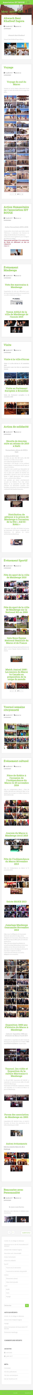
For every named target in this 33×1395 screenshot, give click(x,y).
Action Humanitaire (10, 1257)
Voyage (8, 67)
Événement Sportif (15, 560)
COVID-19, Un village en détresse (14, 1241)
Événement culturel (16, 761)
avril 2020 (9, 1352)
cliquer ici (6, 246)
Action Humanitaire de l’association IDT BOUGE (16, 209)
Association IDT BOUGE (14, 2)
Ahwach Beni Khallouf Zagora (14, 19)
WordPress (28, 1393)
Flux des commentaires (11, 1375)
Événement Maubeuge (11, 269)
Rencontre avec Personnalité (13, 1191)
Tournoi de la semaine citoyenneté (16, 1271)
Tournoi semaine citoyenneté (14, 708)
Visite (7, 345)
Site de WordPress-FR (10, 1379)
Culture (6, 1275)
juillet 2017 (9, 1356)
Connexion (7, 1368)
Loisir (5, 1286)
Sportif (6, 1264)
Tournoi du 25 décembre (13, 1268)
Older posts (26, 1233)
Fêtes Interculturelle (12, 1282)
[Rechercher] (27, 1305)
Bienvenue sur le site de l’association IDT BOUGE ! (16, 1245)
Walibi (8, 1289)
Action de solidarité (16, 426)
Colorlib (15, 1393)
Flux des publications (10, 1372)
